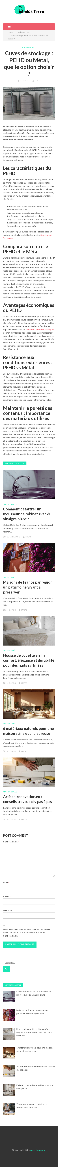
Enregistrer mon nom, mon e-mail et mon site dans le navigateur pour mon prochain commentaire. (26, 932)
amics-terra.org (37, 1150)
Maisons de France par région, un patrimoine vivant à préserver (28, 587)
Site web (7, 910)
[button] (7, 27)
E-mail (7, 896)
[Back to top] (49, 1158)
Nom (6, 882)
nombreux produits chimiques (40, 329)
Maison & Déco (29, 47)
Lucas (38, 81)
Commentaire (11, 842)
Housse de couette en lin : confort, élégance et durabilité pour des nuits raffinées (28, 660)
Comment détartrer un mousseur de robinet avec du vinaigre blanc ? (27, 514)
